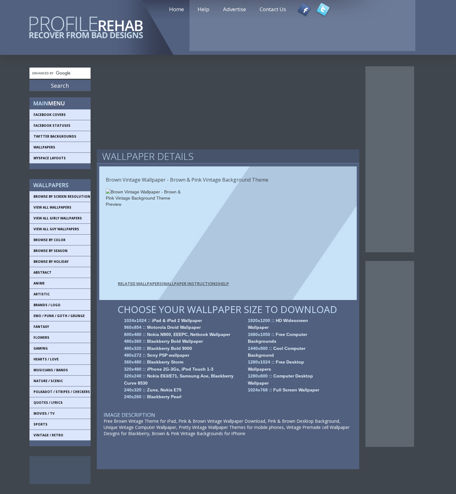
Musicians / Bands (51, 370)
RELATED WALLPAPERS (140, 283)
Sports (40, 424)
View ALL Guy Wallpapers (56, 229)
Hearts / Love (46, 359)
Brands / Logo (47, 305)
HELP (224, 283)
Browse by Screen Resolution (62, 196)
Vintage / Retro (48, 435)
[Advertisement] (57, 470)
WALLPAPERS (44, 147)
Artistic (42, 294)
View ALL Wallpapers (52, 207)
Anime (39, 283)
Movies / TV (44, 413)
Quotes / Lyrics (48, 402)
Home (176, 9)
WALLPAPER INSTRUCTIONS (190, 283)
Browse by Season (51, 251)
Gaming (41, 348)
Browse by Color (49, 240)
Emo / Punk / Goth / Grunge (59, 316)
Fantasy (41, 326)
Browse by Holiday (51, 261)
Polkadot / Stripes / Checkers (62, 392)
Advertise (234, 9)
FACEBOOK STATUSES (52, 125)
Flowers (41, 337)
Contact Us (273, 9)
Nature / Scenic (48, 381)
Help (203, 9)
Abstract (42, 272)
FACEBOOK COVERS (50, 114)
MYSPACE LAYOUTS (50, 158)
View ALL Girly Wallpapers (58, 218)
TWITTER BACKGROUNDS (55, 136)
